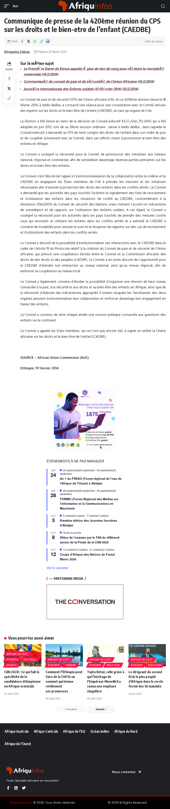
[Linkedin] (16, 788)
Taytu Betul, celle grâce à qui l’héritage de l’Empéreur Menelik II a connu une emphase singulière (105, 681)
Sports (12, 665)
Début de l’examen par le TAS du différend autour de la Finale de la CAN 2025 (89, 539)
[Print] (48, 41)
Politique (113, 665)
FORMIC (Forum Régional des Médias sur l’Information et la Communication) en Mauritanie (89, 503)
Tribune (70, 665)
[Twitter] (24, 788)
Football (30, 659)
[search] (163, 6)
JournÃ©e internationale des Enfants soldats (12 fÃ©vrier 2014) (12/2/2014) (81, 89)
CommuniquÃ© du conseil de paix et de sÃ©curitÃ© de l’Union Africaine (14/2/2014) (89, 81)
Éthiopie (12, 659)
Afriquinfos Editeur (17, 52)
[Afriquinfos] (85, 6)
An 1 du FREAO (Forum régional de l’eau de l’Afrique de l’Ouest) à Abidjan (91, 480)
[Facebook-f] (8, 788)
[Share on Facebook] (22, 41)
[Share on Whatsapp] (35, 41)
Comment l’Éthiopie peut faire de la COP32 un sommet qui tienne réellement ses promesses (64, 681)
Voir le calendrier (58, 568)
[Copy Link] (41, 41)
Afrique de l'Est (17, 654)
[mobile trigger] (7, 6)
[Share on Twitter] (28, 41)
